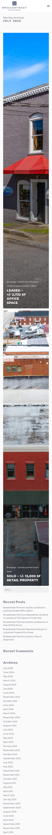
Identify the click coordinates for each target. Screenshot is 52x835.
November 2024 (11, 697)
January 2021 (9, 799)
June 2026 (8, 672)
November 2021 (11, 775)
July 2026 (8, 668)
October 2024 (10, 701)
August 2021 (9, 783)
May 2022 (8, 766)
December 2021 (11, 771)
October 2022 (10, 754)
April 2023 (8, 742)
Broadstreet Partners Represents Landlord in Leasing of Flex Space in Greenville (25, 616)
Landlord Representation (18, 286)
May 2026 (8, 676)
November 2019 (11, 828)
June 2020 (8, 816)
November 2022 (11, 750)
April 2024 (8, 709)
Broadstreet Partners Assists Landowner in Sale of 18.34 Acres (25, 623)
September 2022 (12, 758)
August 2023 (9, 725)
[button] (48, 6)
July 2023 (8, 729)
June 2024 (8, 705)
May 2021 (7, 787)
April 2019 (8, 832)
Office (33, 286)
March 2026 (9, 680)
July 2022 (8, 762)
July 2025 (8, 688)
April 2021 (8, 791)
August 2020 (9, 812)
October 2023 (10, 721)
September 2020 (12, 807)
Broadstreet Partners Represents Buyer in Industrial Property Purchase (25, 631)
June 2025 (8, 693)
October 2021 (10, 779)
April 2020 (8, 820)
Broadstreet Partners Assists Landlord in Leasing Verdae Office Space (24, 609)
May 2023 (8, 738)
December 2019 (11, 824)
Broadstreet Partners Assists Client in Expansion (22, 638)
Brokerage (11, 282)
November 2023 (11, 717)
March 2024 (9, 713)
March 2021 (9, 795)
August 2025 (9, 684)
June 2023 (8, 734)
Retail (9, 571)
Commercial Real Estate (28, 282)
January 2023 (10, 746)
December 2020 (11, 803)
